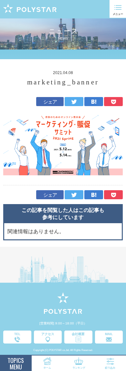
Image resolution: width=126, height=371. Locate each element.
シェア (50, 101)
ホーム (47, 367)
